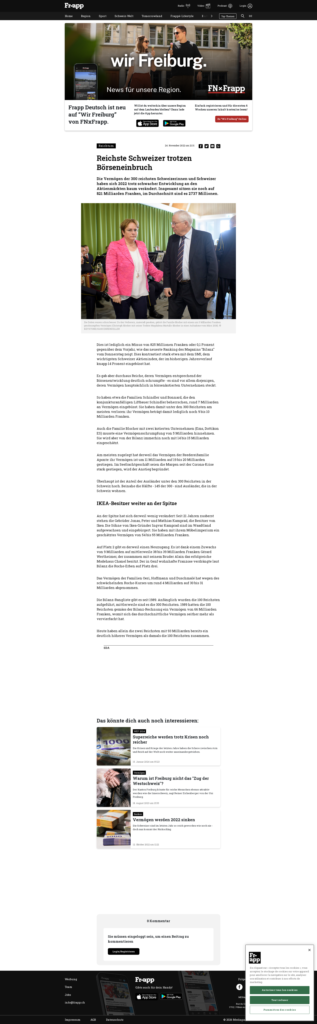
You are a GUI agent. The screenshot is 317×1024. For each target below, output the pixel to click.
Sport (100, 20)
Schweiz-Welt (121, 20)
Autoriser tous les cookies (279, 990)
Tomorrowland (149, 20)
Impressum (72, 1019)
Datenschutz (114, 1019)
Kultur (203, 20)
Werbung (71, 979)
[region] (279, 982)
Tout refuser (279, 999)
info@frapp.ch (75, 1002)
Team (68, 987)
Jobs (68, 995)
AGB (93, 1019)
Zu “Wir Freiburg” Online (231, 118)
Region (83, 20)
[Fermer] (309, 950)
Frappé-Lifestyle (179, 20)
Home (66, 20)
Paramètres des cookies (279, 1009)
